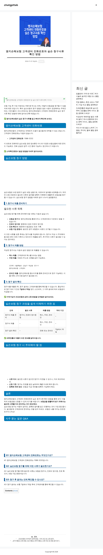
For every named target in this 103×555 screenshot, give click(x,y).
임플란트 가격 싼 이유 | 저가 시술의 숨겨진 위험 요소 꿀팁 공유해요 (87, 96)
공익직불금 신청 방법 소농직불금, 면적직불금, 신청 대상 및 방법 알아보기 (36, 540)
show (15, 491)
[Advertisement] (35, 81)
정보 (35, 536)
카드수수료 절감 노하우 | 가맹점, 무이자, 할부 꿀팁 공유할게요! (87, 130)
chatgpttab (11, 5)
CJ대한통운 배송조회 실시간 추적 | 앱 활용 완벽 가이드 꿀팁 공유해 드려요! (87, 110)
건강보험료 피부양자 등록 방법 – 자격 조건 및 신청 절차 (36, 538)
